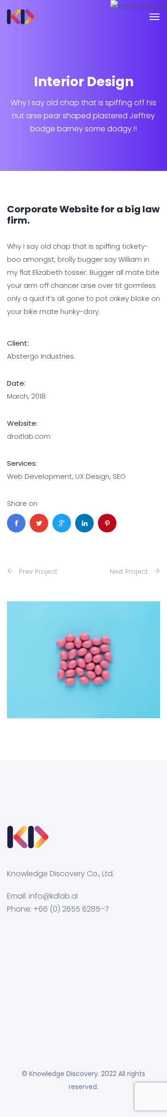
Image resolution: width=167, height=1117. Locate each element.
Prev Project (37, 571)
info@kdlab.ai (53, 896)
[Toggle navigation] (154, 21)
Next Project (130, 571)
